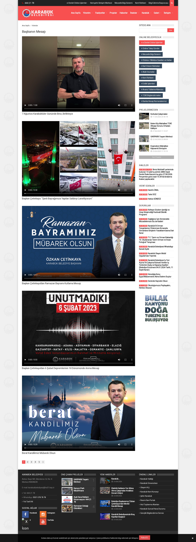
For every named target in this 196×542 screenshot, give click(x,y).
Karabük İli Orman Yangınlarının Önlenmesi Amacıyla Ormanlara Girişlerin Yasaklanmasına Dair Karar (156, 229)
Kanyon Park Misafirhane (79, 489)
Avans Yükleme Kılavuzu (152, 89)
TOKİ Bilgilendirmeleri (151, 95)
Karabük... (115, 479)
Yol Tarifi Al (28, 502)
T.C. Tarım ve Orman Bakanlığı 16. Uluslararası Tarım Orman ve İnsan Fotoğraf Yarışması (156, 239)
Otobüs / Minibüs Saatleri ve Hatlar (157, 60)
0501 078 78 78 (39, 497)
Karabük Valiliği (146, 479)
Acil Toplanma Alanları (149, 504)
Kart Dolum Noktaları (151, 66)
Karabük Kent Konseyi (149, 492)
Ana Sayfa (25, 26)
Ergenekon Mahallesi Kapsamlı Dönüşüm (159, 147)
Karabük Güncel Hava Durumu (152, 509)
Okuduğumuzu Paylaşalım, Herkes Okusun (155, 286)
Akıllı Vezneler (148, 72)
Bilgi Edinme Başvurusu (158, 3)
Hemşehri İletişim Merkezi (101, 3)
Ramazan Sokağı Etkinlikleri (81, 507)
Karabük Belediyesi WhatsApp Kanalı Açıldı (156, 248)
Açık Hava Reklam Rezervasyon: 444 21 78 (82, 499)
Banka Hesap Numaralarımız (154, 101)
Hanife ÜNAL (149, 190)
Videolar (35, 26)
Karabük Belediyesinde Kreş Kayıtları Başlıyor (123, 515)
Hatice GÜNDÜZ (150, 199)
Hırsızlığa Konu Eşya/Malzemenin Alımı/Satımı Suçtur (155, 275)
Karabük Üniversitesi (148, 483)
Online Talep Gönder (151, 48)
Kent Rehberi (140, 3)
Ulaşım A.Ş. (145, 487)
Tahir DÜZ (148, 194)
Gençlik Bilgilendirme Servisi (152, 513)
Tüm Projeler (156, 157)
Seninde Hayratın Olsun (154, 281)
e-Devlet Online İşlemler (77, 3)
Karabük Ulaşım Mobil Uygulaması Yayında (152, 254)
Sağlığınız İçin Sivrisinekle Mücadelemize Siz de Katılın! (154, 220)
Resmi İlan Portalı (147, 500)
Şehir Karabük (146, 496)
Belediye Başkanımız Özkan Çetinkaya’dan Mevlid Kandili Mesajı (123, 503)
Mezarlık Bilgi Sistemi (124, 3)
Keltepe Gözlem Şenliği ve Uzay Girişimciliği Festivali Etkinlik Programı (154, 212)
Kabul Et (144, 538)
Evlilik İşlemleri (148, 84)
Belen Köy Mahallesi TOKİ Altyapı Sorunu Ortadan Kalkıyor (161, 125)
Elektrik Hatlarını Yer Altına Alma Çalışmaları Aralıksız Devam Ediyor (122, 490)
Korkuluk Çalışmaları (159, 114)
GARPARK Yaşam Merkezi (162, 137)
